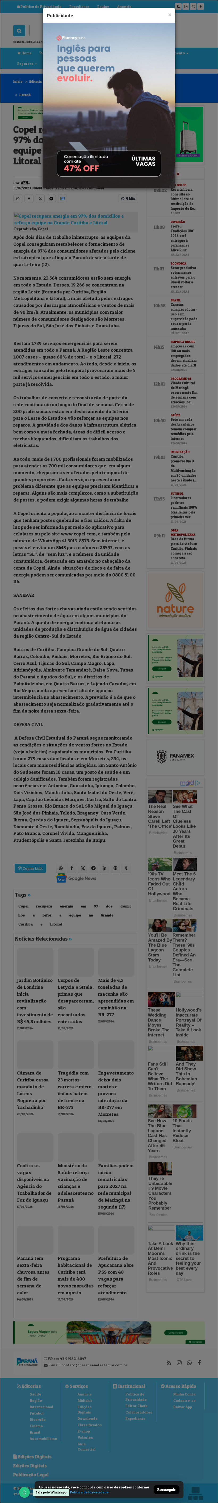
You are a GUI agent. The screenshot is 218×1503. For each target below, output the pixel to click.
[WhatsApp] (24, 1492)
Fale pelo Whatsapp (51, 1492)
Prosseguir (166, 1490)
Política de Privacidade (89, 1492)
